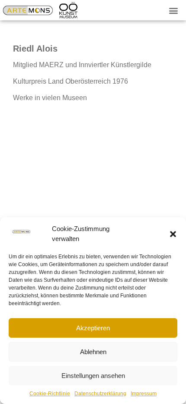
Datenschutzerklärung (100, 394)
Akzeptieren (93, 328)
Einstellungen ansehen (93, 375)
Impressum (144, 394)
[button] (173, 234)
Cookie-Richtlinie (49, 394)
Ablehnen (93, 351)
